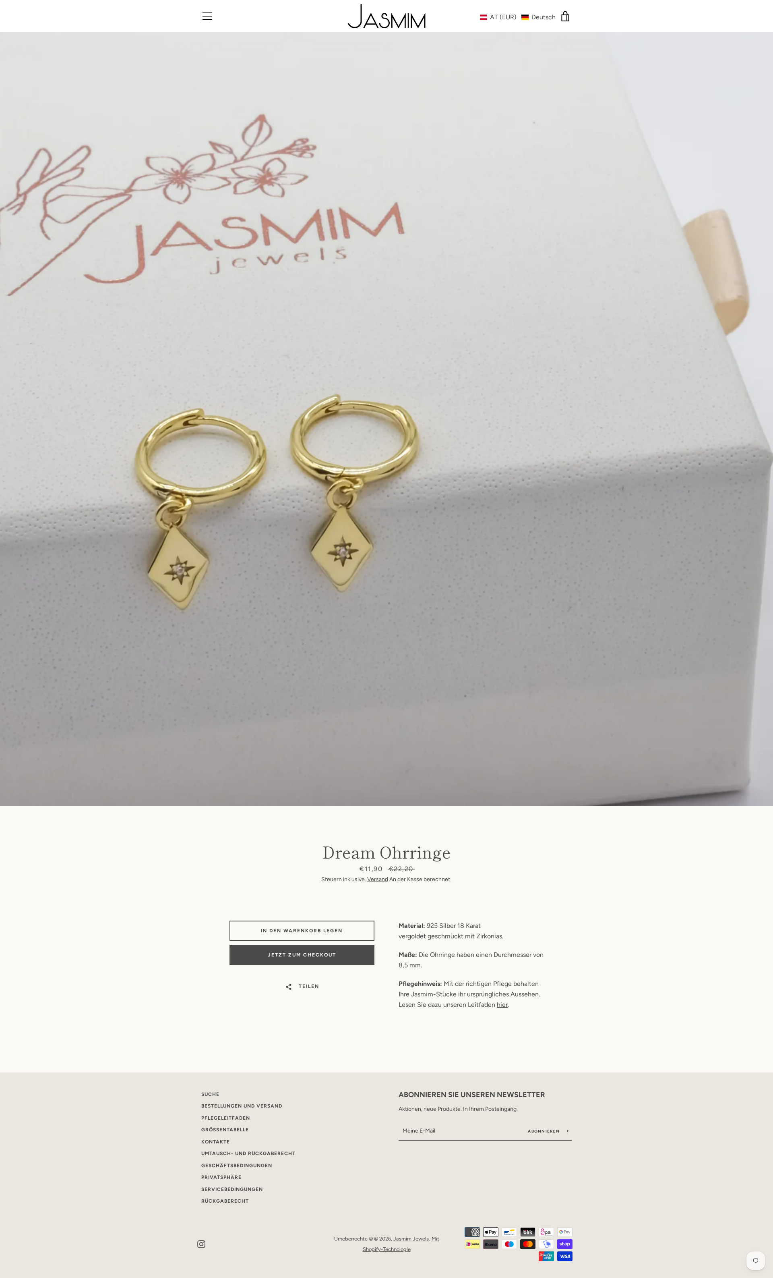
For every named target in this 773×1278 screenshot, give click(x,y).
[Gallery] (386, 419)
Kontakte (215, 1142)
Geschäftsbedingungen (236, 1165)
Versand (377, 879)
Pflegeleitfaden (225, 1118)
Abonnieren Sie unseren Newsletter (472, 1094)
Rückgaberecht (225, 1201)
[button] (518, 17)
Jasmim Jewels (411, 1239)
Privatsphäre (221, 1177)
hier (502, 1004)
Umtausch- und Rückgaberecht (248, 1153)
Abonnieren (544, 1131)
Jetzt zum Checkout (302, 955)
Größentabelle (225, 1130)
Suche (210, 1094)
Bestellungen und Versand (241, 1106)
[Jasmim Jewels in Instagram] (201, 1243)
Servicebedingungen (232, 1189)
